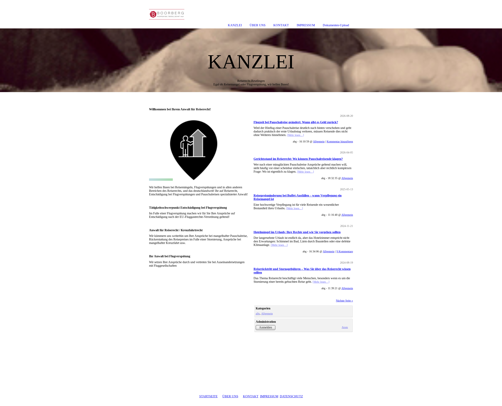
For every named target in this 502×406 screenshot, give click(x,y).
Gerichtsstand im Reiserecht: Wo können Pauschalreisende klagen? (298, 158)
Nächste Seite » (344, 300)
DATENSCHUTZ (291, 396)
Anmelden (265, 327)
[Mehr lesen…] (295, 135)
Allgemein (319, 141)
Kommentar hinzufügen (340, 141)
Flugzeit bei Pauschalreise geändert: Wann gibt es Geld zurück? (296, 122)
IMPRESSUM (269, 396)
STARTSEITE (208, 396)
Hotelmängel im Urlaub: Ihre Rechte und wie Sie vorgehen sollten (297, 232)
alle (258, 313)
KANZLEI (235, 25)
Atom (345, 327)
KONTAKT (250, 396)
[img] (251, 60)
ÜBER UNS (230, 396)
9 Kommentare (344, 251)
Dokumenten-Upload (336, 25)
